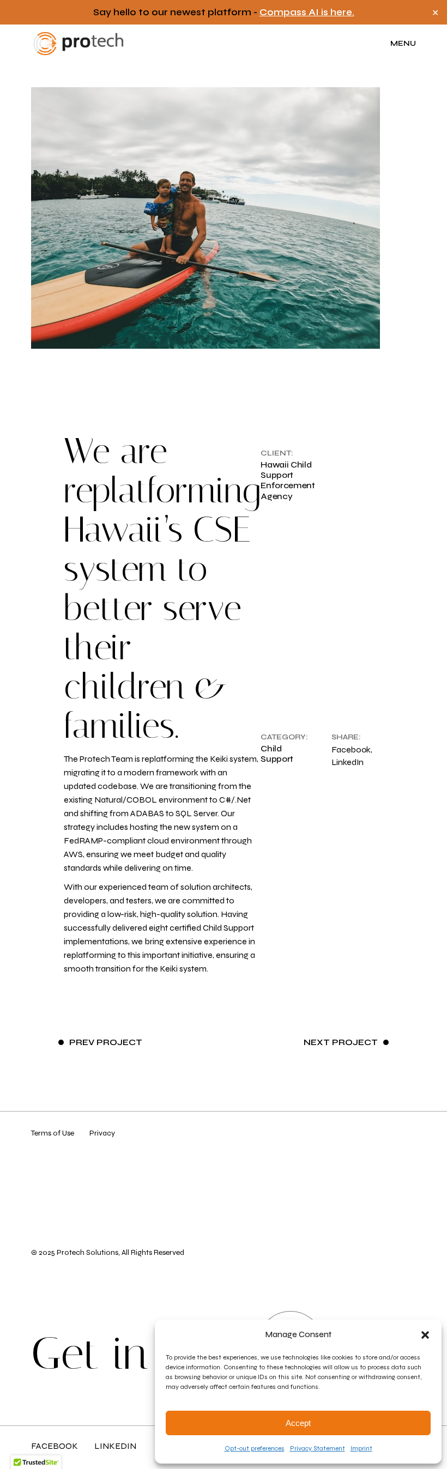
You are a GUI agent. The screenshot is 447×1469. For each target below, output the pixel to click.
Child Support (277, 753)
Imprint (361, 1448)
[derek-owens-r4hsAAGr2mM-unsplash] (223, 218)
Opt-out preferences (255, 1448)
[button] (425, 1335)
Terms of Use (52, 1133)
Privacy (102, 1133)
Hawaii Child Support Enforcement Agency (288, 480)
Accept (298, 1423)
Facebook (54, 1446)
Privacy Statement (317, 1448)
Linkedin (115, 1446)
